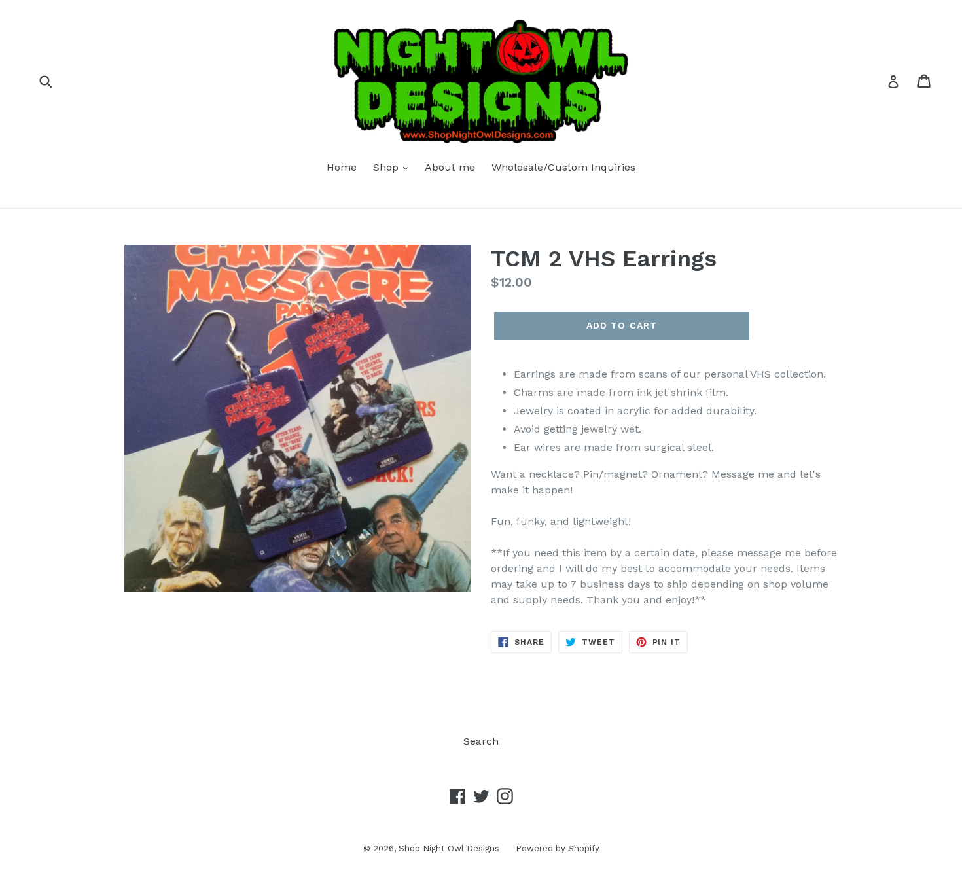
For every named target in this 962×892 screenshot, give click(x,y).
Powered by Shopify (557, 848)
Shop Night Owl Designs (449, 848)
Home (342, 167)
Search (481, 741)
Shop (387, 167)
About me (450, 167)
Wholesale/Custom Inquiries (563, 167)
